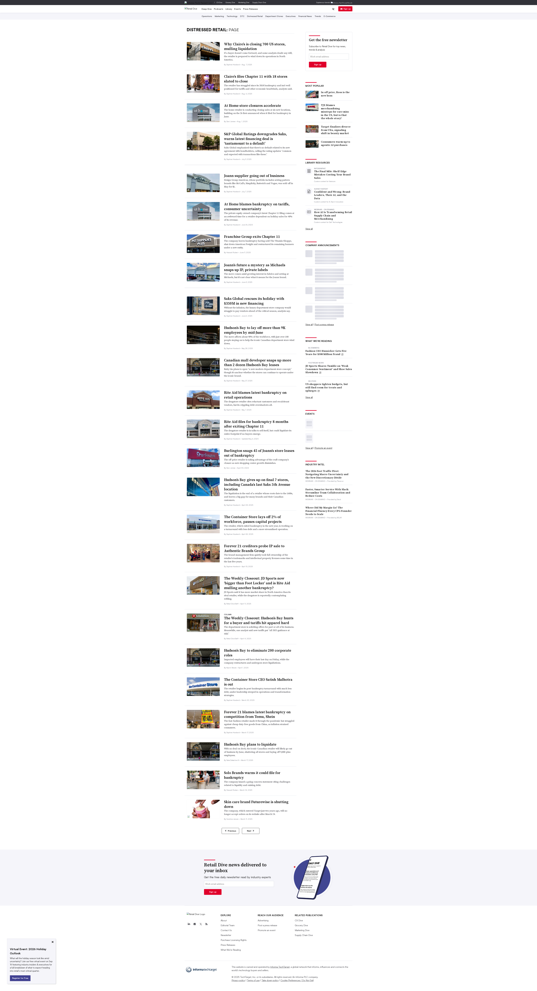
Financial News (305, 16)
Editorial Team (228, 925)
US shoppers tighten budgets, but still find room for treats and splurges (326, 387)
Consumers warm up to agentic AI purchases (335, 143)
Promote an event (323, 448)
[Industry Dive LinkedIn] (189, 924)
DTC (242, 16)
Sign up (347, 9)
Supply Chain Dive (259, 2)
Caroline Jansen (232, 819)
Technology (232, 16)
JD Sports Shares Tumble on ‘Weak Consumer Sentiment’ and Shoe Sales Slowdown (328, 369)
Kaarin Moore (231, 668)
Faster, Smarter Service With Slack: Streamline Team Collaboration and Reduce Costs (327, 493)
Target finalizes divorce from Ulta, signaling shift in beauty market (336, 130)
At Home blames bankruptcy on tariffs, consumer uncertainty (257, 206)
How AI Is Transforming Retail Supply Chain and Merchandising (333, 215)
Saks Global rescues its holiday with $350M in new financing (254, 301)
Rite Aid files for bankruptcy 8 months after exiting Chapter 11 (256, 424)
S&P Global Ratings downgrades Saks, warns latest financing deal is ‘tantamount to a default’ (255, 138)
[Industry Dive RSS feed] (206, 924)
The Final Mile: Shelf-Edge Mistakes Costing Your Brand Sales (332, 174)
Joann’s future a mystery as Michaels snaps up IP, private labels (254, 267)
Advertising (263, 920)
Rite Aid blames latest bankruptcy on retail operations (255, 395)
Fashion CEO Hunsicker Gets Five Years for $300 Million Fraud (326, 352)
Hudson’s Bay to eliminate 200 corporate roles (257, 653)
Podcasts (218, 9)
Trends (318, 16)
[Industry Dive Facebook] (195, 924)
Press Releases (250, 9)
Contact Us (226, 930)
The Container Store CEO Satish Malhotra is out (258, 682)
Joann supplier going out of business (254, 175)
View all (309, 228)
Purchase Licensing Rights (234, 940)
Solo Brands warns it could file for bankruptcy (252, 775)
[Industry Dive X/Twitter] (201, 924)
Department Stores (274, 16)
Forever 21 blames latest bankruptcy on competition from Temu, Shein (257, 714)
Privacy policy (238, 980)
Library (229, 9)
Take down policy (270, 980)
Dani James (231, 121)
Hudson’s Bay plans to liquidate (250, 744)
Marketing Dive (243, 2)
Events (237, 9)
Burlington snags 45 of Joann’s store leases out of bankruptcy (259, 453)
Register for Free (20, 978)
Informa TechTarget (280, 967)
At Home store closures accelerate (252, 105)
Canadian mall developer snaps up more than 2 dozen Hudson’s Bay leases (257, 362)
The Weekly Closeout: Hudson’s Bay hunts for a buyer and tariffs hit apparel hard (258, 620)
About (224, 920)
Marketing (219, 16)
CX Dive (219, 2)
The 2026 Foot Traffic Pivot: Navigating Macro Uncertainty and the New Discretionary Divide (326, 474)
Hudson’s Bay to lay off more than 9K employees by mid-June (255, 330)
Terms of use (253, 980)
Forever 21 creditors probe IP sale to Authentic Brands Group (254, 548)
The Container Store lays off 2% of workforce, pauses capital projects (253, 519)
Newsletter (226, 935)
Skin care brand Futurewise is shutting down (256, 804)
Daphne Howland (233, 65)
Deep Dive (207, 9)
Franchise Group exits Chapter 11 (252, 236)
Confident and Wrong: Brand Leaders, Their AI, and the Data (332, 195)
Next (249, 831)
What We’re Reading (231, 949)
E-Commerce (329, 16)
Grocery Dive (230, 2)
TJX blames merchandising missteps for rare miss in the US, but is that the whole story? (335, 111)
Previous (231, 831)
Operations (207, 16)
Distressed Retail (255, 16)
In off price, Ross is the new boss (335, 94)
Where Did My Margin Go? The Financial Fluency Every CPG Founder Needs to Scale (328, 511)
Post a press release (324, 324)
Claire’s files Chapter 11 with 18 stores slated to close (255, 79)
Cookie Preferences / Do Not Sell (297, 980)
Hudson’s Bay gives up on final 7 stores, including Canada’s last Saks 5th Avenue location (257, 484)
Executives (291, 16)
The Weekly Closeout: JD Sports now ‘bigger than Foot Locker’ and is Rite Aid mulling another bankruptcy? (257, 583)
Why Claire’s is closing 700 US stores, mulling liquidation (255, 46)
